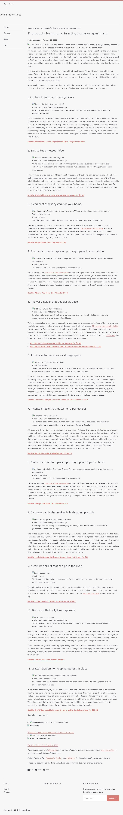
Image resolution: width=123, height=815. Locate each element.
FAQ (5, 45)
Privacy (7, 792)
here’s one (110, 335)
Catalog (7, 33)
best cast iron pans (91, 593)
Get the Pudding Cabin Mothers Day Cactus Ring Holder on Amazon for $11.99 (65, 346)
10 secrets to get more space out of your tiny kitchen (51, 732)
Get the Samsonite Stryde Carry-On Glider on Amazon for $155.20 (58, 400)
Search (6, 789)
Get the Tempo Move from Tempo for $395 (47, 242)
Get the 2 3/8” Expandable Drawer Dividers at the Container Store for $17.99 (63, 710)
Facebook (50, 758)
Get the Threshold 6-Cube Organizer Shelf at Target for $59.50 (56, 142)
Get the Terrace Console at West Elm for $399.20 (50, 453)
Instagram (70, 758)
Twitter (58, 758)
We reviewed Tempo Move (91, 228)
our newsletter (107, 750)
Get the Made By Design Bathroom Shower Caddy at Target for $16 (58, 557)
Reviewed (52, 750)
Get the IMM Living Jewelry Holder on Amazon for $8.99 (55, 343)
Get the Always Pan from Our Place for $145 (48, 293)
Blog (6, 39)
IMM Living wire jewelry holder (105, 326)
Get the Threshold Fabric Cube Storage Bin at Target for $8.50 (56, 195)
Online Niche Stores (24, 810)
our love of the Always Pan (57, 272)
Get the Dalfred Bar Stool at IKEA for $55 (46, 659)
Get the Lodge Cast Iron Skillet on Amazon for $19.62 (52, 601)
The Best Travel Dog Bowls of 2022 (43, 745)
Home (6, 27)
